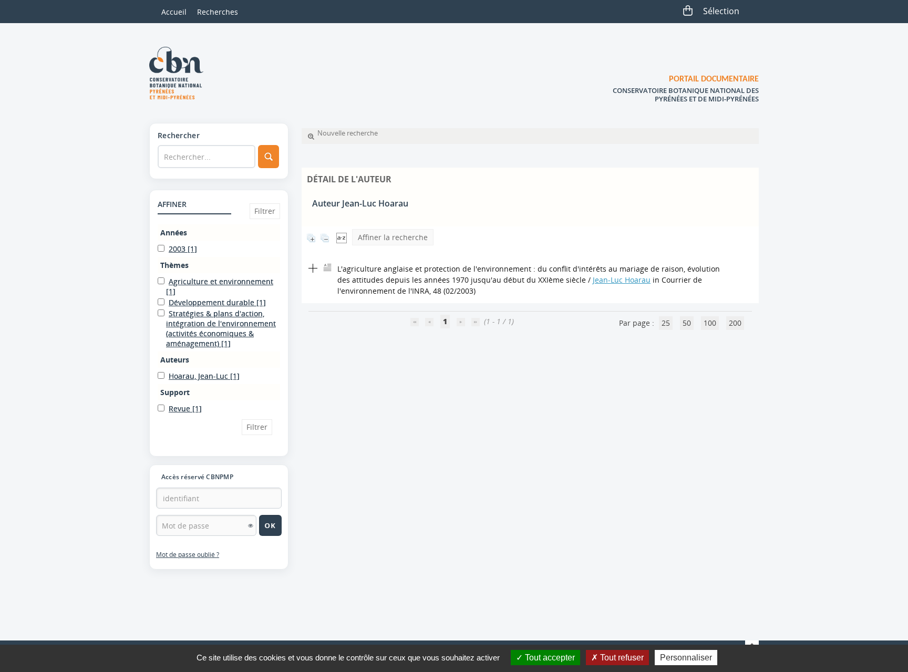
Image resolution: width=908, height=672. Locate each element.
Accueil (174, 12)
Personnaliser (686, 657)
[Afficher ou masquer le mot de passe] (250, 525)
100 (710, 323)
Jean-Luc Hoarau (622, 280)
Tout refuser (621, 657)
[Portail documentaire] (180, 73)
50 (687, 323)
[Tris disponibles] (341, 237)
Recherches (217, 12)
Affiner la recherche (393, 237)
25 (666, 323)
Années (173, 232)
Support (175, 392)
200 (735, 323)
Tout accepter (549, 657)
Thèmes (174, 265)
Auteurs (174, 360)
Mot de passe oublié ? (187, 554)
